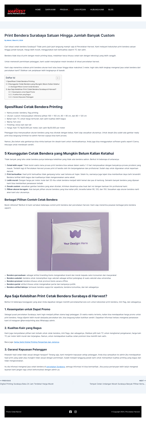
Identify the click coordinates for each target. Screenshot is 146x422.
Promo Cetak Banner (13, 412)
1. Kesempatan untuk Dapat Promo (23, 92)
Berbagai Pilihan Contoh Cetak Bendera (25, 87)
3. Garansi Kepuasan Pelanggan (22, 97)
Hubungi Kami (97, 10)
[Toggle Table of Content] (56, 78)
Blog (110, 10)
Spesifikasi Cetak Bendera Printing (21, 81)
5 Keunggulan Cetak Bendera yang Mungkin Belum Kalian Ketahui (33, 84)
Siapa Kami (50, 10)
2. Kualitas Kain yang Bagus (21, 94)
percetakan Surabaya (55, 366)
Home (38, 10)
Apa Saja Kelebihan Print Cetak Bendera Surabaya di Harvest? (32, 89)
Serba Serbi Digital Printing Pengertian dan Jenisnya (36, 342)
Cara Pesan (80, 10)
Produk (64, 10)
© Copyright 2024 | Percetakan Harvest (125, 412)
